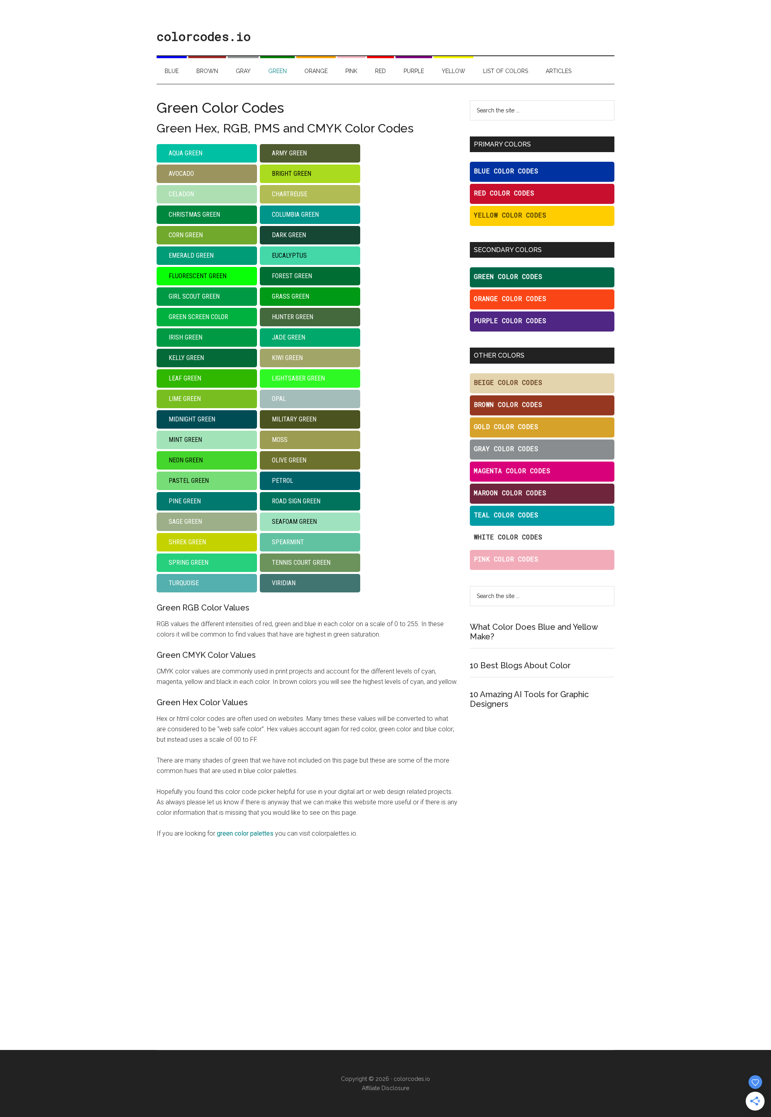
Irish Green (185, 337)
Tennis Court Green (301, 562)
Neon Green (186, 460)
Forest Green (292, 276)
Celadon (181, 194)
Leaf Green (185, 378)
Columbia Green (295, 214)
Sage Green (185, 521)
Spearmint (288, 542)
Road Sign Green (296, 501)
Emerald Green (191, 255)
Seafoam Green (294, 521)
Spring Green (188, 562)
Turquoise (184, 583)
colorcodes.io (204, 36)
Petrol (282, 480)
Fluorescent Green (197, 276)
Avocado (181, 173)
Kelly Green (186, 358)
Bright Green (291, 173)
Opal (279, 399)
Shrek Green (187, 542)
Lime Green (185, 399)
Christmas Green (194, 214)
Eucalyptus (289, 255)
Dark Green (289, 235)
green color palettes (245, 833)
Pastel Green (189, 480)
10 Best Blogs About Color (520, 665)
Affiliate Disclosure (385, 1088)
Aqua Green (185, 153)
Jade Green (288, 337)
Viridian (284, 583)
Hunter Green (292, 317)
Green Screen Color (198, 317)
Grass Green (290, 296)
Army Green (289, 153)
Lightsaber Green (298, 378)
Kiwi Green (287, 358)
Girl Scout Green (194, 296)
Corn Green (186, 235)
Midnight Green (192, 419)
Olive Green (289, 460)
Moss (280, 440)
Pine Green (185, 501)
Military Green (294, 419)
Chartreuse (289, 194)
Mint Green (185, 440)
